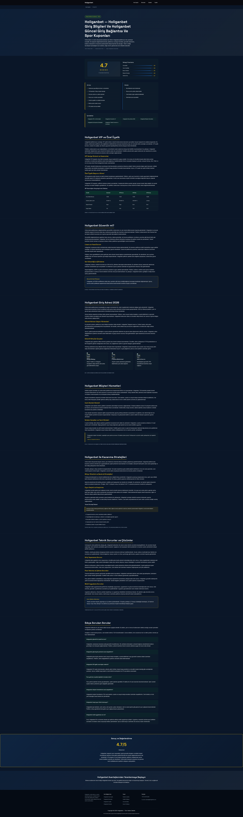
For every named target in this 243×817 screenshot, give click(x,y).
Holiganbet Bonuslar (108, 799)
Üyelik (156, 2)
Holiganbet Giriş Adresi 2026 (129, 119)
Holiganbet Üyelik (107, 801)
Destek (150, 2)
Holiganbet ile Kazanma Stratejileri (95, 122)
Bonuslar (143, 2)
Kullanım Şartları (126, 796)
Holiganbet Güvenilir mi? (110, 119)
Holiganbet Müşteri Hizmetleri (146, 119)
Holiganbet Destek (108, 804)
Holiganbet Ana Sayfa (108, 796)
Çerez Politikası (126, 804)
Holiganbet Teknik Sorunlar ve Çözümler (111, 123)
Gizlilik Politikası (126, 799)
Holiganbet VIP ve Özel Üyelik (94, 119)
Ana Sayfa (135, 2)
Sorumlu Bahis (126, 801)
